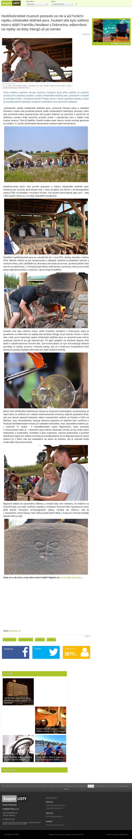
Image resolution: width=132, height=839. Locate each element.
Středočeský (16, 786)
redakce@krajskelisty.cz (71, 577)
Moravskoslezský (123, 786)
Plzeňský (34, 786)
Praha (8, 786)
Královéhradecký (70, 786)
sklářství (40, 639)
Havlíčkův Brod (25, 639)
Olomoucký (111, 786)
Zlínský (66, 789)
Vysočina (91, 786)
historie (51, 639)
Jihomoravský (100, 786)
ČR (3, 786)
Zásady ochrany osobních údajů (59, 834)
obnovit (76, 4)
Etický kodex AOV (77, 834)
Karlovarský (43, 786)
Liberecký (59, 786)
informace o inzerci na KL (55, 825)
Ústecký (51, 786)
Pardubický (82, 786)
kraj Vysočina (9, 639)
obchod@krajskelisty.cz (54, 816)
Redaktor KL (15, 630)
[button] (37, 4)
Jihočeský (25, 786)
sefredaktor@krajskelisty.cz (56, 805)
